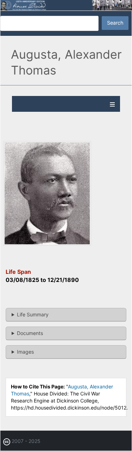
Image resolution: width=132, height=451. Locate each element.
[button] (47, 244)
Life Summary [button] (33, 314)
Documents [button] (30, 333)
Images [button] (25, 352)
